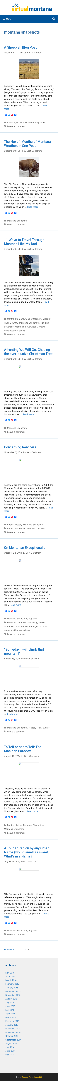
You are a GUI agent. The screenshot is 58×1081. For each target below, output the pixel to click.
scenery (8, 630)
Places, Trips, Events (39, 727)
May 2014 (10, 1054)
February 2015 (12, 1021)
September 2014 (13, 1039)
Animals (11, 122)
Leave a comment (16, 126)
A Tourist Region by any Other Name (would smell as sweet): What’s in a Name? (27, 852)
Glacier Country (33, 318)
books (10, 528)
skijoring (17, 630)
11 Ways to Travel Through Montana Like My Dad (24, 242)
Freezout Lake (14, 622)
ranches (41, 528)
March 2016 (10, 980)
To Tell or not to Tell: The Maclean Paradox (22, 749)
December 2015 (13, 991)
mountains (9, 626)
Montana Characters (25, 528)
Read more (32, 207)
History (20, 122)
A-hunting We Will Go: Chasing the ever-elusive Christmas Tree (28, 352)
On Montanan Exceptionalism (26, 548)
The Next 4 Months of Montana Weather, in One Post (27, 144)
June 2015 (10, 1006)
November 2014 (13, 1032)
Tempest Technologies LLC (32, 1077)
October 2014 (11, 1036)
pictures (43, 626)
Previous (10, 949)
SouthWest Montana (35, 326)
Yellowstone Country (14, 330)
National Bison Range (26, 626)
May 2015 (9, 1010)
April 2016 (10, 976)
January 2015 (11, 1025)
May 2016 (9, 972)
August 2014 (11, 1043)
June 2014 (10, 1051)
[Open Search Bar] (53, 19)
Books (10, 524)
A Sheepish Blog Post (20, 47)
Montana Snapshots (35, 122)
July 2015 (9, 1002)
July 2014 (10, 1047)
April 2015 (10, 1013)
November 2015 (13, 995)
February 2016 (12, 984)
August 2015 (11, 998)
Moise (41, 622)
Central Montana (15, 318)
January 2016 (11, 987)
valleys (26, 630)
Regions (45, 322)
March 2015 (10, 1017)
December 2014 (13, 1028)
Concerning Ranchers (20, 447)
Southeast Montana (14, 326)
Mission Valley (30, 622)
